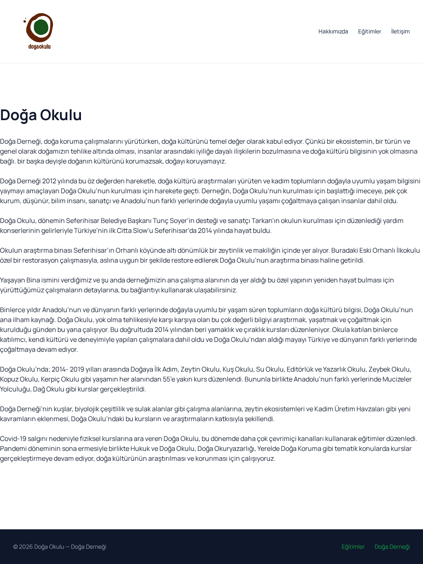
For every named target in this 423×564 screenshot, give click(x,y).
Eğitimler (369, 31)
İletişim (400, 31)
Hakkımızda (333, 31)
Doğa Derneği (88, 546)
